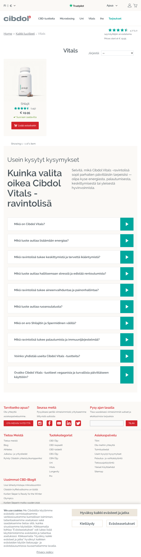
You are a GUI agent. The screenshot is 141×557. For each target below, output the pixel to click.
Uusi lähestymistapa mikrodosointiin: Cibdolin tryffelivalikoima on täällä (22, 487)
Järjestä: (94, 53)
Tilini (97, 440)
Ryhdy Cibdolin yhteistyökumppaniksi (23, 458)
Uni (51, 462)
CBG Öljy (53, 454)
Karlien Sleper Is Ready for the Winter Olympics (23, 496)
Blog (6, 445)
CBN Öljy (53, 458)
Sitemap (99, 471)
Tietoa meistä (11, 440)
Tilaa (132, 423)
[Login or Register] (129, 5)
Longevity (54, 471)
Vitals (52, 467)
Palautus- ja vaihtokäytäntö (108, 458)
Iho (50, 476)
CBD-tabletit (55, 449)
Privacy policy (45, 552)
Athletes (8, 449)
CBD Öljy (53, 440)
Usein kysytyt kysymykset (108, 454)
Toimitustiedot (102, 449)
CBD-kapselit (56, 445)
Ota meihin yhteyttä (18, 423)
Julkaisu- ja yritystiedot (15, 454)
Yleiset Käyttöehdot (105, 467)
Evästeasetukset (122, 523)
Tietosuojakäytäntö (104, 462)
